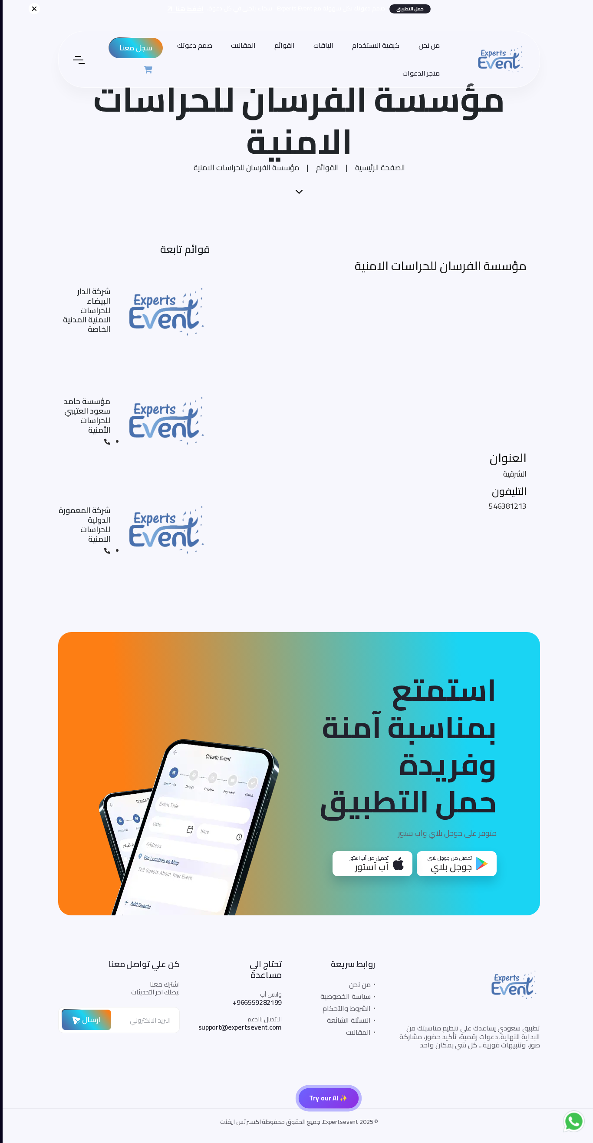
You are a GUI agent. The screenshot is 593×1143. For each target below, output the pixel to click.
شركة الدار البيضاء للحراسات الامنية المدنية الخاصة (84, 310)
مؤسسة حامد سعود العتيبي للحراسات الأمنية (84, 415)
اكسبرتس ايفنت (237, 1121)
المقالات (240, 45)
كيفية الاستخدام (373, 45)
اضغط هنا (186, 9)
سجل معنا (133, 48)
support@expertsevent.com (237, 1027)
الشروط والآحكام (344, 1008)
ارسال (88, 1020)
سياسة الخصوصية (343, 996)
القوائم (282, 45)
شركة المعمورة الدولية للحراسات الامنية (82, 524)
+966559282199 (254, 1002)
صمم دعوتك (192, 45)
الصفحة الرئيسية (377, 167)
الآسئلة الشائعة (346, 1020)
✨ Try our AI (326, 1098)
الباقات (321, 45)
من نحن (427, 45)
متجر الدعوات (419, 73)
